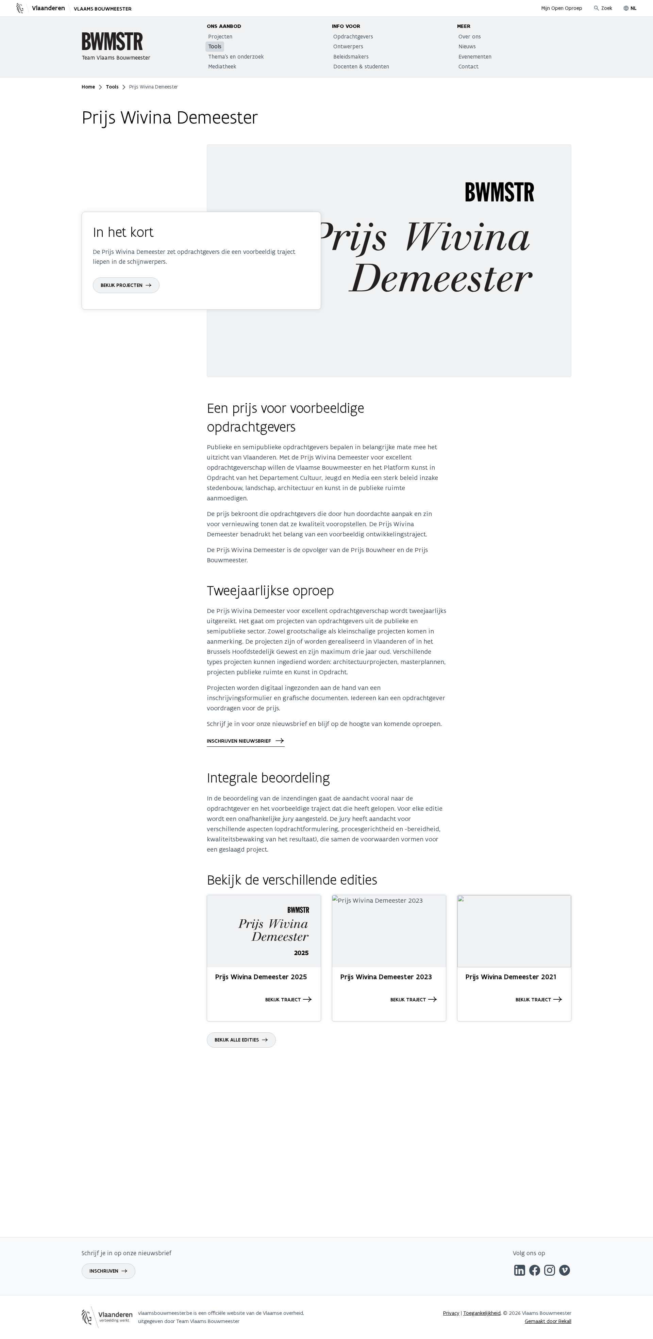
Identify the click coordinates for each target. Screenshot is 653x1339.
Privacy (451, 1313)
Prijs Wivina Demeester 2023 (386, 976)
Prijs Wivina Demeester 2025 (261, 976)
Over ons (469, 36)
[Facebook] (534, 1271)
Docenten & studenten (361, 66)
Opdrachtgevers (353, 36)
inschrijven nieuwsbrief (239, 741)
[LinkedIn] (519, 1271)
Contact (468, 66)
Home (88, 87)
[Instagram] (549, 1271)
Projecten (220, 36)
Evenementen (474, 56)
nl (634, 8)
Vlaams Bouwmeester (103, 8)
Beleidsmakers (351, 56)
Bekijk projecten (122, 285)
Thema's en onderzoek (236, 56)
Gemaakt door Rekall (548, 1321)
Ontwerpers (348, 46)
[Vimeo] (564, 1271)
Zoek (606, 8)
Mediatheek (222, 66)
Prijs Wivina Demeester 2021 (511, 976)
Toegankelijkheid (482, 1313)
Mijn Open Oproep (561, 8)
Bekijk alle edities (237, 1040)
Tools (214, 46)
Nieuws (467, 46)
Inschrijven (103, 1271)
